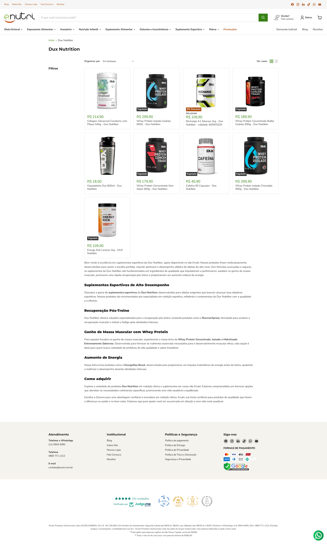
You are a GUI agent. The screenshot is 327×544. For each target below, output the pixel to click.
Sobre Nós (17, 4)
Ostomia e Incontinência (154, 29)
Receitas (60, 4)
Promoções (230, 29)
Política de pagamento (177, 440)
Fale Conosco (47, 4)
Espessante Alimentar (40, 29)
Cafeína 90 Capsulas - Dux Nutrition (201, 187)
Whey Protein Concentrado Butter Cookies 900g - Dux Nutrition (254, 122)
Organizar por (92, 61)
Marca (213, 29)
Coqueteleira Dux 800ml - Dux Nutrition (104, 187)
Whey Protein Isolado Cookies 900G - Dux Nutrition (154, 122)
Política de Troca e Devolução (180, 454)
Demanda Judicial (286, 29)
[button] (306, 18)
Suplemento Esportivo (189, 29)
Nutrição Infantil (89, 29)
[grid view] (271, 61)
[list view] (276, 61)
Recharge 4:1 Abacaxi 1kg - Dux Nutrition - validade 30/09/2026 (204, 122)
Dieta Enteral (12, 29)
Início (51, 40)
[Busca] (263, 18)
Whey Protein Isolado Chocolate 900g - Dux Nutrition (253, 187)
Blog (6, 4)
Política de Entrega (175, 445)
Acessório (66, 29)
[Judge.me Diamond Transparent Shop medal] (164, 501)
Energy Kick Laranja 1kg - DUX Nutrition (105, 251)
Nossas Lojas (31, 4)
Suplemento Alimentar (119, 29)
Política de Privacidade (177, 450)
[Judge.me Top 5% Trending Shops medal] (206, 501)
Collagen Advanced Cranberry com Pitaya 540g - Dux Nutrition (107, 122)
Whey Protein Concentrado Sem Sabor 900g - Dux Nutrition (155, 187)
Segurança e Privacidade (178, 459)
